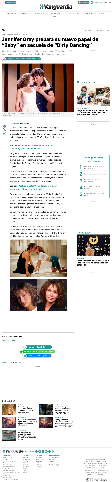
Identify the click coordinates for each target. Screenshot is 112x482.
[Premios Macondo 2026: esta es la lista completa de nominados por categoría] (93, 245)
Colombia (46, 13)
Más (102, 13)
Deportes (30, 13)
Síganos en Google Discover (38, 347)
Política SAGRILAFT (90, 471)
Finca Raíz (39, 457)
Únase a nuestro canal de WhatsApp (38, 351)
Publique (39, 466)
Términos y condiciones (11, 479)
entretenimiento (99, 30)
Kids (98, 13)
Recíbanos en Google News (39, 356)
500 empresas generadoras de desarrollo (54, 459)
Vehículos (39, 459)
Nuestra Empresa (9, 470)
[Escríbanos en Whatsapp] (53, 451)
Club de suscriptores (10, 463)
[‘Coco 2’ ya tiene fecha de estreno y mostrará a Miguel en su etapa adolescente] (9, 422)
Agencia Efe (24, 123)
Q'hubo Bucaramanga (54, 464)
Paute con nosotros (9, 466)
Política (60, 13)
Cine (107, 30)
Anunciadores (7, 465)
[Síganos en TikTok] (49, 451)
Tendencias (22, 417)
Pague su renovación (10, 461)
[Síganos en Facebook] (36, 451)
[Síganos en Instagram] (43, 451)
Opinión (77, 13)
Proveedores (7, 478)
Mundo (53, 13)
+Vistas (88, 161)
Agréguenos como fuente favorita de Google (23, 59)
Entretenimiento (88, 13)
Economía (68, 13)
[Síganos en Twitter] (39, 451)
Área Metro (11, 13)
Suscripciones (8, 457)
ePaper (5, 459)
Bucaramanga (82, 108)
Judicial (39, 13)
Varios (38, 463)
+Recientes (97, 161)
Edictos (38, 465)
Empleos (39, 461)
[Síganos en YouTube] (46, 451)
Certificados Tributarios (11, 476)
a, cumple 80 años (33, 148)
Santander (21, 13)
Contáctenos (7, 468)
